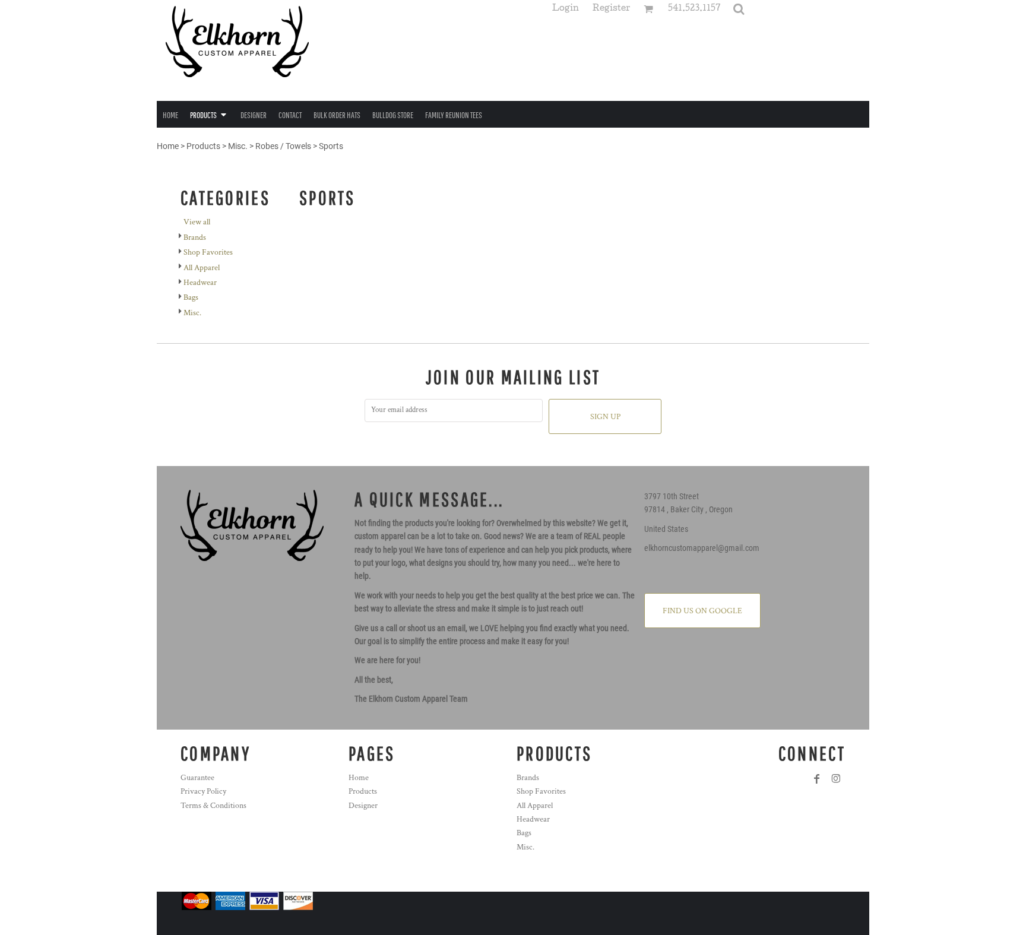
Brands (194, 237)
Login (565, 9)
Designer (363, 805)
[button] (739, 9)
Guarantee (197, 777)
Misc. (238, 146)
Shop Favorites (208, 252)
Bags (190, 297)
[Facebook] (817, 779)
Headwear (200, 282)
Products (203, 146)
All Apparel (201, 267)
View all (196, 222)
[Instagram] (836, 779)
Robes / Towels (283, 146)
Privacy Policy (203, 791)
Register (611, 9)
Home (168, 146)
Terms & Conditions (213, 805)
